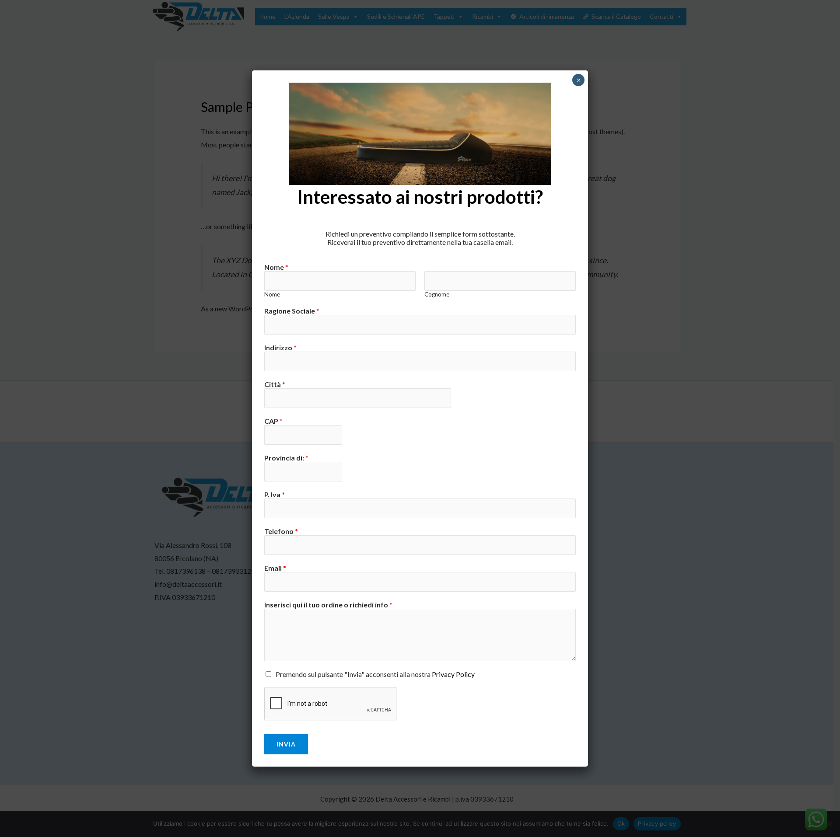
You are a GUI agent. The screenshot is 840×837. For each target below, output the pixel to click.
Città (274, 384)
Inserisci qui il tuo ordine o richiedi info (328, 604)
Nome (276, 267)
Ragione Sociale (291, 311)
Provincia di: (286, 457)
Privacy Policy (453, 674)
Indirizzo (280, 347)
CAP (273, 421)
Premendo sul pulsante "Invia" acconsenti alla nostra (375, 674)
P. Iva (274, 494)
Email (275, 568)
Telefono (281, 531)
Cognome (436, 294)
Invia (286, 744)
